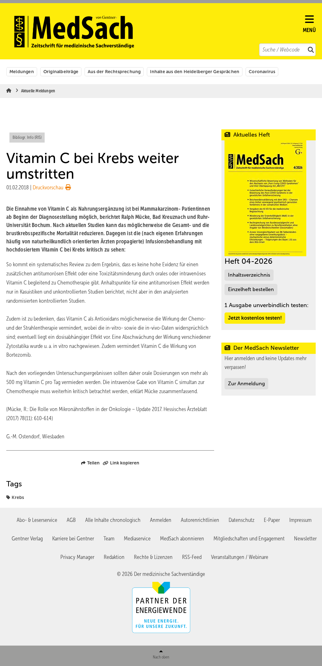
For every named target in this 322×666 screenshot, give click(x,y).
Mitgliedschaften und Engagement (249, 538)
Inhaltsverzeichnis (249, 275)
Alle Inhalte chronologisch (113, 520)
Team (108, 538)
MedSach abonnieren (182, 538)
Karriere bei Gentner (73, 538)
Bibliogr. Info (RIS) (27, 137)
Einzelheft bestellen (251, 289)
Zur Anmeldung (246, 383)
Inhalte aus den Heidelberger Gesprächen (194, 71)
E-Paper (272, 520)
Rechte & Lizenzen (153, 557)
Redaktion (114, 557)
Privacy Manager (77, 557)
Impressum (300, 520)
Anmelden (160, 520)
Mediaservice (137, 538)
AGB (71, 520)
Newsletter (305, 538)
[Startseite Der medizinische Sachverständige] (158, 32)
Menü (309, 30)
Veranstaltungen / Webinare (239, 557)
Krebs (18, 497)
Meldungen (21, 71)
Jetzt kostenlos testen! (255, 318)
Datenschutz (241, 520)
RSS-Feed (192, 557)
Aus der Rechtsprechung (114, 71)
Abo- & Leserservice (37, 520)
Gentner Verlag (27, 538)
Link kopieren (124, 462)
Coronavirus (262, 71)
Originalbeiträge (60, 71)
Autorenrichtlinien (200, 520)
